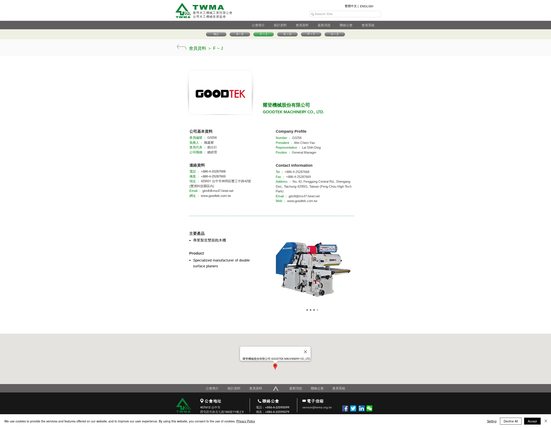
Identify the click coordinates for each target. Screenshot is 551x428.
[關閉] (545, 421)
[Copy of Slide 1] (310, 310)
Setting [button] (492, 421)
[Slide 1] (307, 310)
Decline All (511, 421)
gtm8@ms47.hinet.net (217, 191)
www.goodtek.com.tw (216, 196)
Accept (532, 421)
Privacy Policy (245, 421)
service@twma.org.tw (317, 407)
